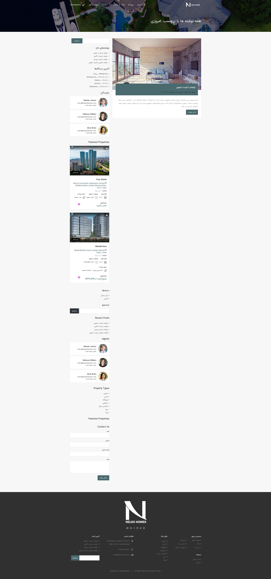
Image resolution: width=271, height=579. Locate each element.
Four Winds (101, 179)
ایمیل (107, 441)
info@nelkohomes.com (121, 555)
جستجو (105, 304)
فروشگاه (105, 400)
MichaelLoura (91, 77)
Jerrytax (97, 83)
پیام (108, 459)
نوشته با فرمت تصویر (185, 87)
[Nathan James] (103, 106)
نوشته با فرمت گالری (100, 56)
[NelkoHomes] (193, 6)
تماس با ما (114, 4)
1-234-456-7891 (91, 133)
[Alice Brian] (103, 134)
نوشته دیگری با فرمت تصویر (98, 62)
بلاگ (123, 4)
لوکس (172, 92)
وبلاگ (95, 74)
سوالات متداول (93, 4)
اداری (106, 396)
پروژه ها (130, 4)
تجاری (106, 393)
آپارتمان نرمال (103, 406)
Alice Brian (91, 128)
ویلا (107, 412)
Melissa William (89, 114)
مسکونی (105, 403)
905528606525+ (75, 5)
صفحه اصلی (141, 4)
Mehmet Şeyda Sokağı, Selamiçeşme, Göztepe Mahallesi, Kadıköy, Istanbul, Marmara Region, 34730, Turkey (90, 185)
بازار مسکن (104, 295)
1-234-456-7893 (90, 105)
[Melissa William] (103, 120)
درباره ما (104, 4)
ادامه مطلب (192, 112)
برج (107, 409)
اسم (108, 431)
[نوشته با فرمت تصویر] (156, 64)
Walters (97, 80)
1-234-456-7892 (90, 119)
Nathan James (90, 100)
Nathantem (94, 86)
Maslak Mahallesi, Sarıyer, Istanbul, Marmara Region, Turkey (90, 251)
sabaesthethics (124, 571)
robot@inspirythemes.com (86, 103)
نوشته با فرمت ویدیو (100, 59)
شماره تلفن (105, 450)
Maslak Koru (101, 246)
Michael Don (103, 74)
